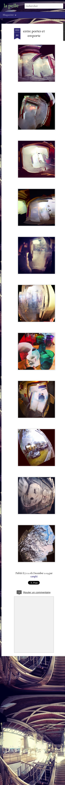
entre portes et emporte (34, 33)
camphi (34, 576)
